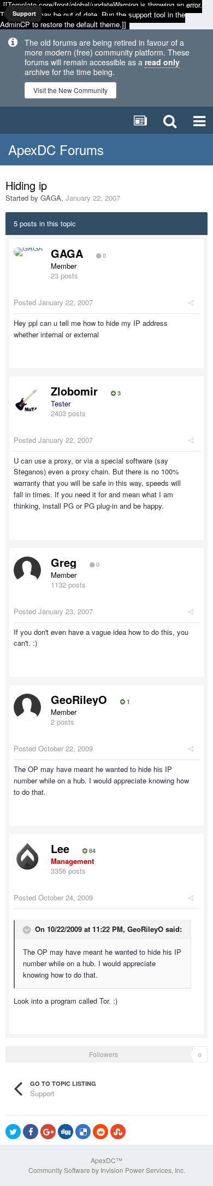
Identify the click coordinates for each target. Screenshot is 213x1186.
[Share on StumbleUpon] (118, 1131)
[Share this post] (191, 302)
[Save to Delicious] (83, 1131)
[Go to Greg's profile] (27, 570)
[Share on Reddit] (100, 1131)
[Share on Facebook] (30, 1131)
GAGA (50, 198)
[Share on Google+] (48, 1131)
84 (91, 851)
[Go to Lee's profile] (27, 856)
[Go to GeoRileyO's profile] (27, 707)
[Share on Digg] (65, 1131)
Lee (60, 848)
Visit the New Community (70, 90)
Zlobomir (74, 391)
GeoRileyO (79, 699)
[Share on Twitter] (13, 1131)
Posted (53, 302)
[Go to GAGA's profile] (28, 252)
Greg (63, 562)
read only (162, 62)
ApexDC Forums (56, 149)
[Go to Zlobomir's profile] (27, 398)
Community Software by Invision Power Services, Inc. (106, 1170)
